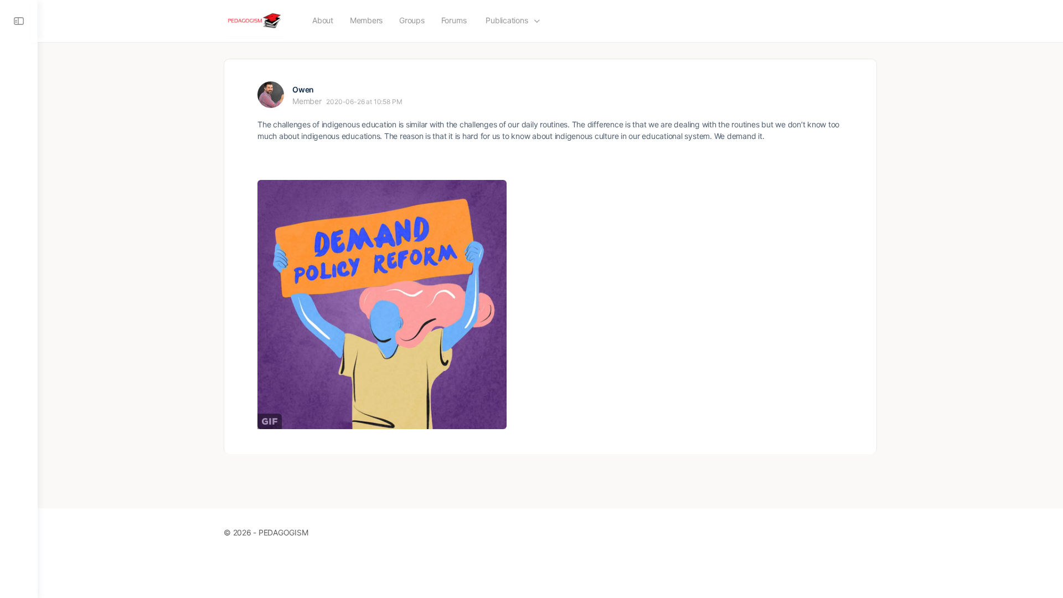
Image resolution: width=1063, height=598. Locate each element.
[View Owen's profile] (270, 94)
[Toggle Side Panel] (19, 21)
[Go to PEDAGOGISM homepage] (255, 20)
